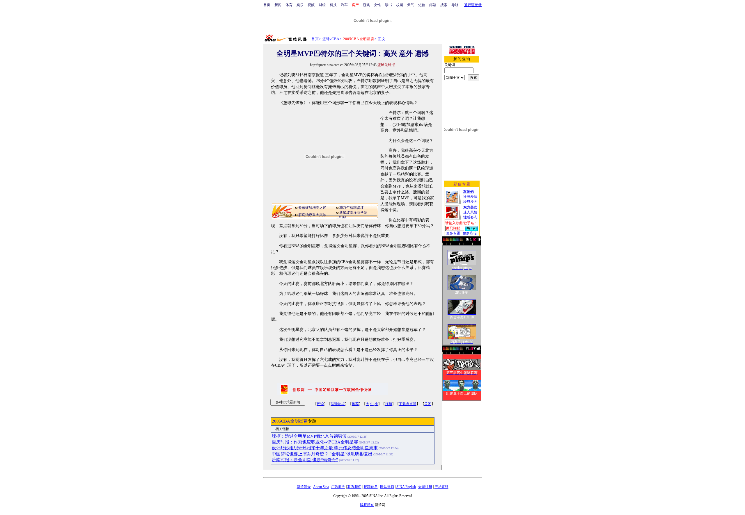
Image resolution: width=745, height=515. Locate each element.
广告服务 (338, 487)
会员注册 (425, 487)
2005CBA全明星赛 (290, 421)
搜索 (443, 5)
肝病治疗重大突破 (312, 215)
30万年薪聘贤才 (351, 208)
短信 (421, 5)
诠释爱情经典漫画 (470, 197)
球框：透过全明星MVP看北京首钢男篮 (309, 436)
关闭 (427, 404)
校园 (399, 5)
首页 (266, 5)
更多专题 (453, 233)
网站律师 (387, 487)
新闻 (277, 5)
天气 (410, 5)
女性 (377, 5)
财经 (322, 5)
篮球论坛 (338, 404)
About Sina (321, 487)
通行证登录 (473, 5)
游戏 (366, 5)
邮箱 (432, 5)
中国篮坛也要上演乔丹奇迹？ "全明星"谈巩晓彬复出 (322, 454)
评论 (320, 404)
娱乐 (300, 5)
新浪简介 (304, 487)
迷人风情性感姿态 (470, 212)
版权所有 (367, 505)
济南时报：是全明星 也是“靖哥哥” (305, 459)
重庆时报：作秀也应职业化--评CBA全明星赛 (315, 442)
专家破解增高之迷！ (314, 208)
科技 (333, 5)
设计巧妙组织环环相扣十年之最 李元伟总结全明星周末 (325, 447)
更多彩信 (470, 233)
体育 (288, 5)
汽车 (344, 5)
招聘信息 (371, 487)
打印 (388, 404)
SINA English (406, 487)
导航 (454, 5)
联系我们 (354, 487)
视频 (311, 5)
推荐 (355, 404)
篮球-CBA (331, 39)
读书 (388, 5)
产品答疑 (441, 487)
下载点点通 (407, 404)
